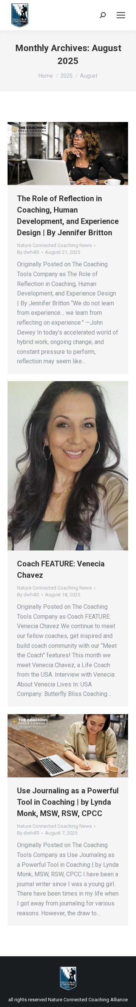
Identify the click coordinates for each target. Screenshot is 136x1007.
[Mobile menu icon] (120, 15)
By (28, 252)
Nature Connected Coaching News (54, 245)
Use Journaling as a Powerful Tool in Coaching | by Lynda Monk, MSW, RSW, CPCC (68, 802)
